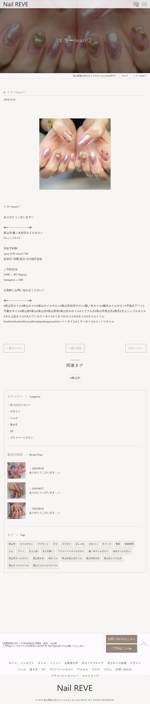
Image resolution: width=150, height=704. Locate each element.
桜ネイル (53, 558)
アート (21, 551)
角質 (118, 544)
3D (11, 431)
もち (11, 551)
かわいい (93, 544)
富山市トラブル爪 (113, 558)
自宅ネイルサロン (122, 551)
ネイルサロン (26, 544)
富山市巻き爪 (93, 558)
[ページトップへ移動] (143, 643)
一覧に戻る (75, 348)
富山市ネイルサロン (19, 558)
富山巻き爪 (38, 558)
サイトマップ (90, 675)
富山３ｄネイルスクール (45, 565)
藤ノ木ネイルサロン (98, 551)
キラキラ (66, 544)
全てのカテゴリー (20, 405)
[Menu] (144, 4)
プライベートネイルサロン (71, 551)
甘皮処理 (129, 544)
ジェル (14, 418)
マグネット (43, 544)
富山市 (12, 544)
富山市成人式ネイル (72, 558)
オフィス (106, 544)
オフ (55, 544)
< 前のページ (14, 348)
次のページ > (135, 348)
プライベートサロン (21, 437)
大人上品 (33, 551)
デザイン (15, 411)
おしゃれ (80, 544)
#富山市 (75, 377)
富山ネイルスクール (19, 565)
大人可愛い (47, 551)
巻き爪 (14, 424)
